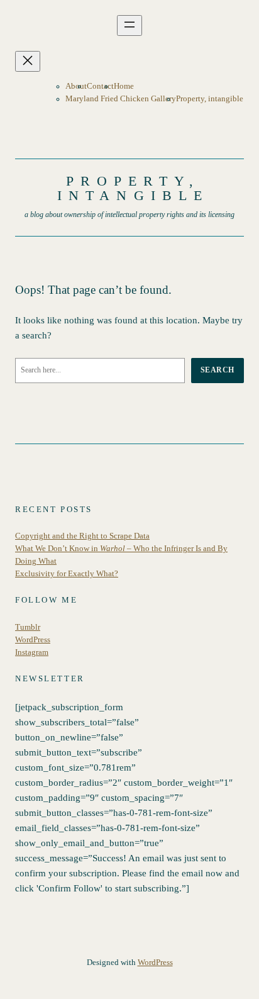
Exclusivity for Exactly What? (66, 573)
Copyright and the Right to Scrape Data (82, 536)
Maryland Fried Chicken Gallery (120, 98)
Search (217, 370)
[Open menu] (129, 25)
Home (124, 86)
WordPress (32, 639)
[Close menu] (27, 61)
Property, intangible (209, 98)
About (76, 86)
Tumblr (27, 627)
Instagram (31, 652)
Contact (100, 86)
